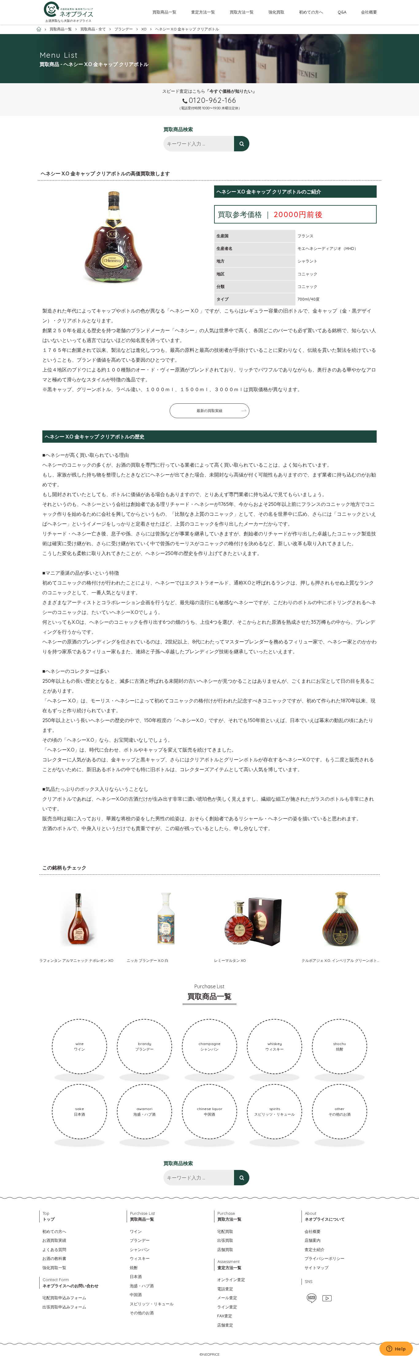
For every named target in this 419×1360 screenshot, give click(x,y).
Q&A (342, 12)
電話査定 (225, 1288)
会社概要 (369, 12)
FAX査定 (224, 1315)
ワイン (136, 1231)
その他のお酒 (142, 1312)
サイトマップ (317, 1267)
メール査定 (227, 1297)
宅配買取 (225, 1231)
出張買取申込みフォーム (64, 1306)
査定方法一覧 (203, 12)
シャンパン (140, 1249)
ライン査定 (227, 1306)
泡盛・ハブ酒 (142, 1285)
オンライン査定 (231, 1279)
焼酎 (134, 1267)
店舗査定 (225, 1325)
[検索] (241, 143)
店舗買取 (225, 1249)
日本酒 (136, 1276)
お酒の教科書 (54, 1258)
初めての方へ (311, 12)
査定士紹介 (315, 1249)
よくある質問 (54, 1249)
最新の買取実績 (209, 410)
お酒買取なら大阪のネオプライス (68, 21)
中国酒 (136, 1294)
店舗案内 (313, 1240)
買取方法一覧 (242, 12)
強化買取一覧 (54, 1267)
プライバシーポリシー (324, 1258)
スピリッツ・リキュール (152, 1303)
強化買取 (276, 12)
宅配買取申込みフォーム (64, 1297)
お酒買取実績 (54, 1240)
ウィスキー (140, 1258)
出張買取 (225, 1240)
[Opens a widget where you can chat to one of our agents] (396, 1349)
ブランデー (140, 1240)
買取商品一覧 (164, 12)
